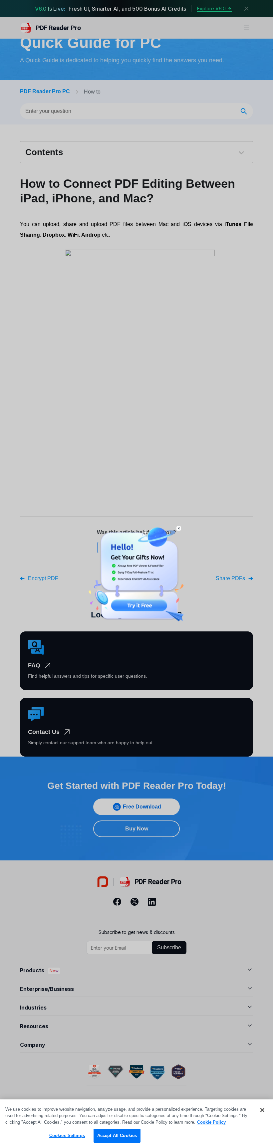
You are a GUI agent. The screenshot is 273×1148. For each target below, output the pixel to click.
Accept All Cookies (117, 1135)
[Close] (262, 1110)
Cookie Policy (211, 1122)
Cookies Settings (67, 1135)
